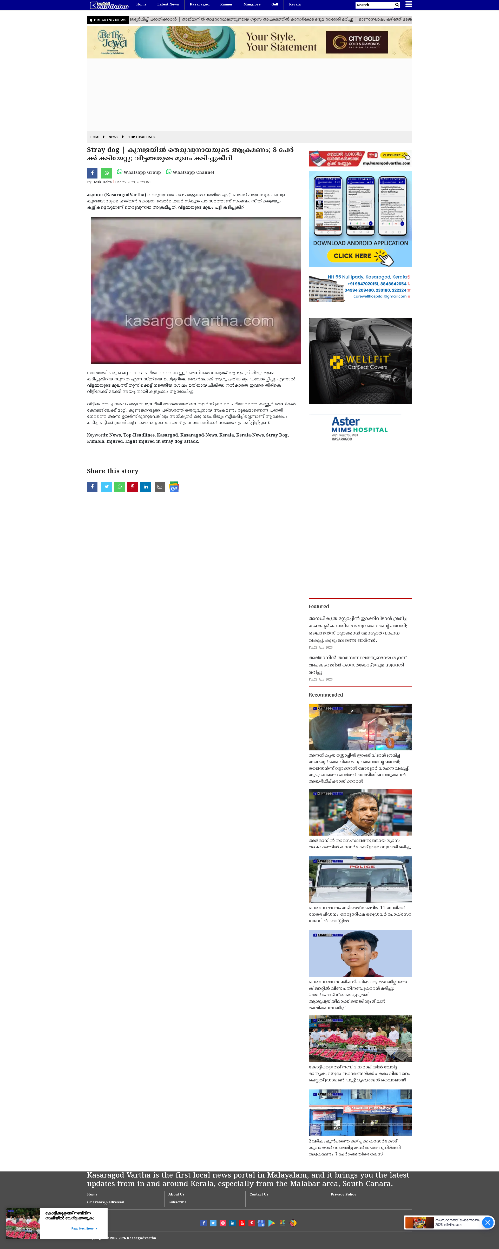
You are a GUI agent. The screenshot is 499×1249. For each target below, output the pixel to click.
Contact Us (259, 1195)
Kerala (295, 5)
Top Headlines (141, 138)
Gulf (274, 5)
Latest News (168, 5)
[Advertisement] (243, 94)
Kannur (226, 5)
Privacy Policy (343, 1195)
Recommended (326, 695)
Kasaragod (199, 5)
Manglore (252, 5)
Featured (319, 607)
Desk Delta (102, 182)
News (113, 138)
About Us (176, 1195)
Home (141, 5)
